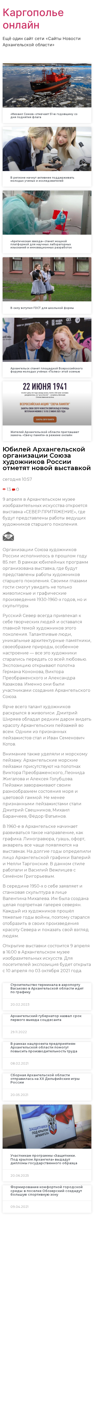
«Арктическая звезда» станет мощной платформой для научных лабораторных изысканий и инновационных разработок (41, 244)
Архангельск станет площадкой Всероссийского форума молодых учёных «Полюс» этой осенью (46, 370)
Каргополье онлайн (33, 18)
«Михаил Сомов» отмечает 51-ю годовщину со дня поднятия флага (44, 115)
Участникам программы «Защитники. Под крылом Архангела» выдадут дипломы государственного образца (43, 1159)
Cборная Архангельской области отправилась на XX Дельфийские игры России (45, 1079)
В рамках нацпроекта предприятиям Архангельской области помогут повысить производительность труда (43, 1047)
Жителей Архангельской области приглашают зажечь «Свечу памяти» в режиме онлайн (44, 433)
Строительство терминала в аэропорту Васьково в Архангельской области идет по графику (47, 988)
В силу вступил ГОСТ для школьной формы (42, 308)
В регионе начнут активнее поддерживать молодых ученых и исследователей (42, 179)
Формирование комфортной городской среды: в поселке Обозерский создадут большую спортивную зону (46, 1190)
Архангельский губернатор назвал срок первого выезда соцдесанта (45, 1017)
